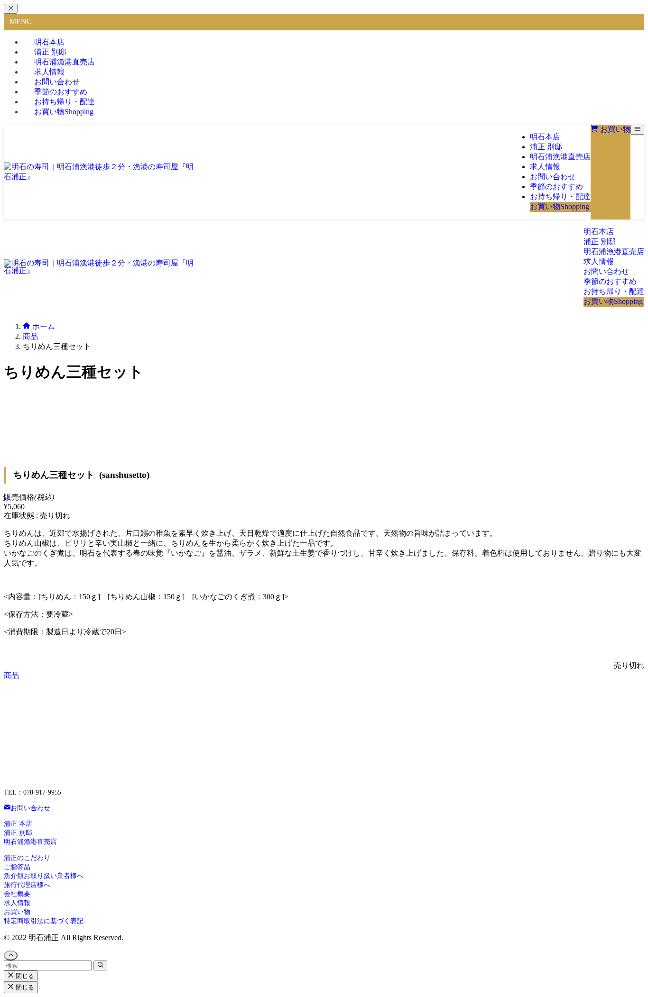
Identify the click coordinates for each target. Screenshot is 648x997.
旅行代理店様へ (27, 884)
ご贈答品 (17, 866)
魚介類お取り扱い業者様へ (43, 875)
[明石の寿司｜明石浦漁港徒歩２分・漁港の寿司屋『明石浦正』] (99, 177)
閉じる (24, 975)
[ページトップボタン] (11, 955)
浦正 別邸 (18, 832)
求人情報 (17, 902)
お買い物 (63, 112)
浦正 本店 (18, 823)
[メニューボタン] (637, 130)
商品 (11, 675)
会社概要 (17, 893)
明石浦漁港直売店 (30, 841)
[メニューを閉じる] (11, 9)
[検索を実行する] (100, 965)
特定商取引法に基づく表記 (43, 920)
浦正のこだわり (27, 857)
